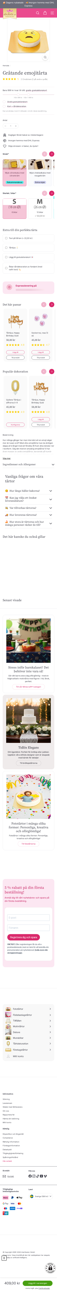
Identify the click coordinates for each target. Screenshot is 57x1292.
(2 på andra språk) (40, 79)
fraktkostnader (44, 1288)
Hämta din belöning (11, 1119)
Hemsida (6, 65)
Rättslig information (11, 1142)
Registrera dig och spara (23, 937)
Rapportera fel (8, 1115)
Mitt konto (7, 1122)
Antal (5, 120)
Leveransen (7, 1103)
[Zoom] (45, 57)
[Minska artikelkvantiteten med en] (5, 126)
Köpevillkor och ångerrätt (13, 1134)
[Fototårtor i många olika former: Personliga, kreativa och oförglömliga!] (28, 797)
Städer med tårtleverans (12, 1107)
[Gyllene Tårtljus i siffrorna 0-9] (15, 396)
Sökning (6, 1099)
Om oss (6, 1111)
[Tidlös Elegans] (28, 720)
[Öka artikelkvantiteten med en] (16, 126)
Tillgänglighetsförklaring (13, 1153)
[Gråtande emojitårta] (14, 563)
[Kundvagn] (45, 13)
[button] (50, 1268)
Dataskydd (7, 1149)
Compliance (8, 1138)
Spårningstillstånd (10, 1157)
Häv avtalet (7, 1161)
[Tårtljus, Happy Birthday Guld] (15, 329)
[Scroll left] (43, 304)
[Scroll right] (51, 304)
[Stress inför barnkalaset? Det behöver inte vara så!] (28, 640)
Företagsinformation (11, 1145)
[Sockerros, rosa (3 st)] (41, 329)
